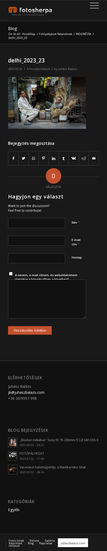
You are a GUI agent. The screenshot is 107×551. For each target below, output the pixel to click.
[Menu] (92, 5)
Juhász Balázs (67, 69)
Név (76, 222)
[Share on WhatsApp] (33, 158)
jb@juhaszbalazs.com (26, 392)
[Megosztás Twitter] (24, 158)
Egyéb (13, 509)
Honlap (77, 257)
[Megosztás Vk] (74, 158)
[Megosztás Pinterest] (44, 158)
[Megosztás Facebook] (13, 158)
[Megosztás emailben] (94, 158)
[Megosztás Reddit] (84, 158)
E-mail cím (76, 242)
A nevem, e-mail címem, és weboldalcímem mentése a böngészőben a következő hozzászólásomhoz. (46, 279)
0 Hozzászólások (38, 69)
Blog (12, 28)
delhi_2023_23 (26, 60)
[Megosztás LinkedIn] (54, 158)
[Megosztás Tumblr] (64, 158)
